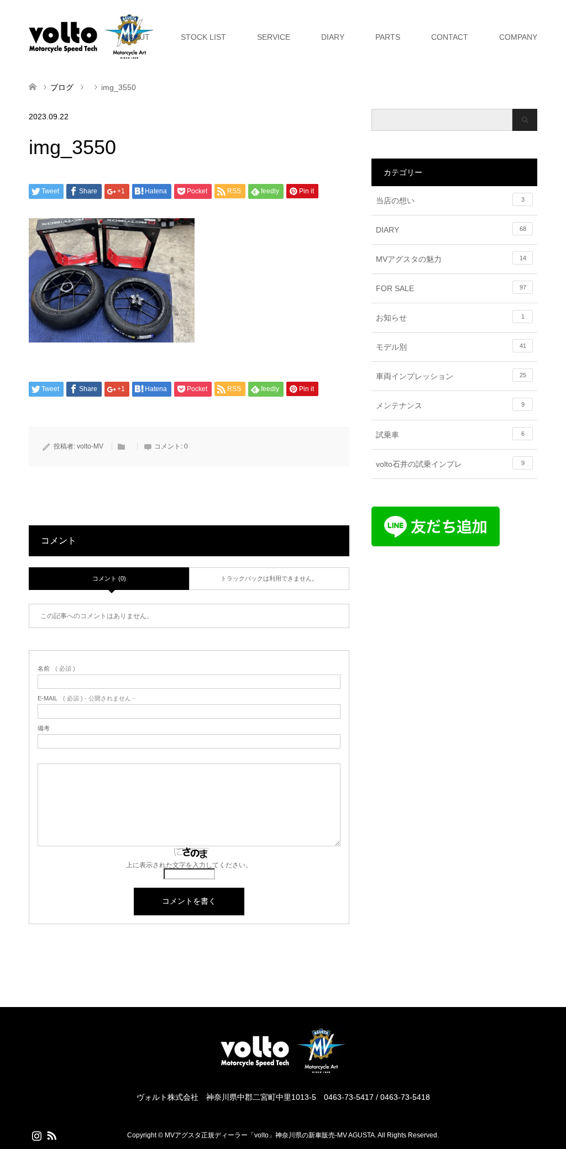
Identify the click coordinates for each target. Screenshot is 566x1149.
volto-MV (90, 446)
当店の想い (450, 200)
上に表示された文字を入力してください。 (189, 865)
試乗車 (450, 434)
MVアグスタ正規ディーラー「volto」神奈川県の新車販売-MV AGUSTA (270, 1135)
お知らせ (450, 317)
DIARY (332, 37)
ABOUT (136, 37)
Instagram (36, 1134)
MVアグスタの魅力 (451, 259)
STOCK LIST (203, 37)
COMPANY (518, 37)
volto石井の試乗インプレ (450, 464)
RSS (51, 1134)
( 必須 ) (56, 669)
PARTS (387, 37)
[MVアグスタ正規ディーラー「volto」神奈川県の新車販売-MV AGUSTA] (283, 1072)
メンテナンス (450, 405)
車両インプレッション (451, 376)
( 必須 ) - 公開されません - (86, 698)
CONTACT (449, 37)
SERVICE (273, 37)
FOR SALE (451, 288)
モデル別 (451, 346)
